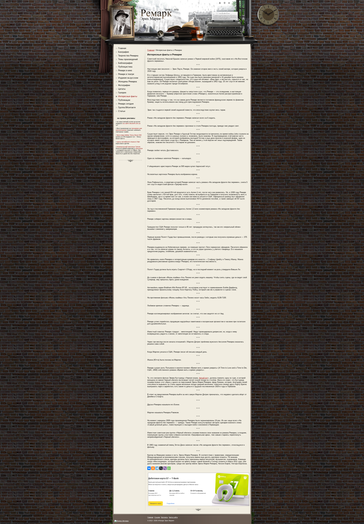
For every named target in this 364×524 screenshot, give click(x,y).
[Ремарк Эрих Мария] (156, 21)
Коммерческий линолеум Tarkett (128, 147)
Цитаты (122, 89)
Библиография (125, 63)
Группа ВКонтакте (127, 107)
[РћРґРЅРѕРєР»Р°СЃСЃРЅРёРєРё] (153, 468)
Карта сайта (173, 517)
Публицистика (125, 66)
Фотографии (124, 85)
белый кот (203, 378)
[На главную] (220, 3)
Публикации (124, 100)
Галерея (122, 92)
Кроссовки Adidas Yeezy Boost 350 (129, 135)
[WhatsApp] (169, 468)
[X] (161, 468)
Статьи (121, 111)
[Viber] (165, 468)
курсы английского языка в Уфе (128, 142)
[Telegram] (157, 468)
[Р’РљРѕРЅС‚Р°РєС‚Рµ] (149, 468)
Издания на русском (128, 78)
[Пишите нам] (229, 3)
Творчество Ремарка (128, 55)
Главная (122, 48)
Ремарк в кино (125, 70)
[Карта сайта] (224, 3)
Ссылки (157, 517)
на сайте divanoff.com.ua (131, 123)
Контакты (164, 517)
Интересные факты (127, 96)
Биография (123, 52)
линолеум (139, 148)
